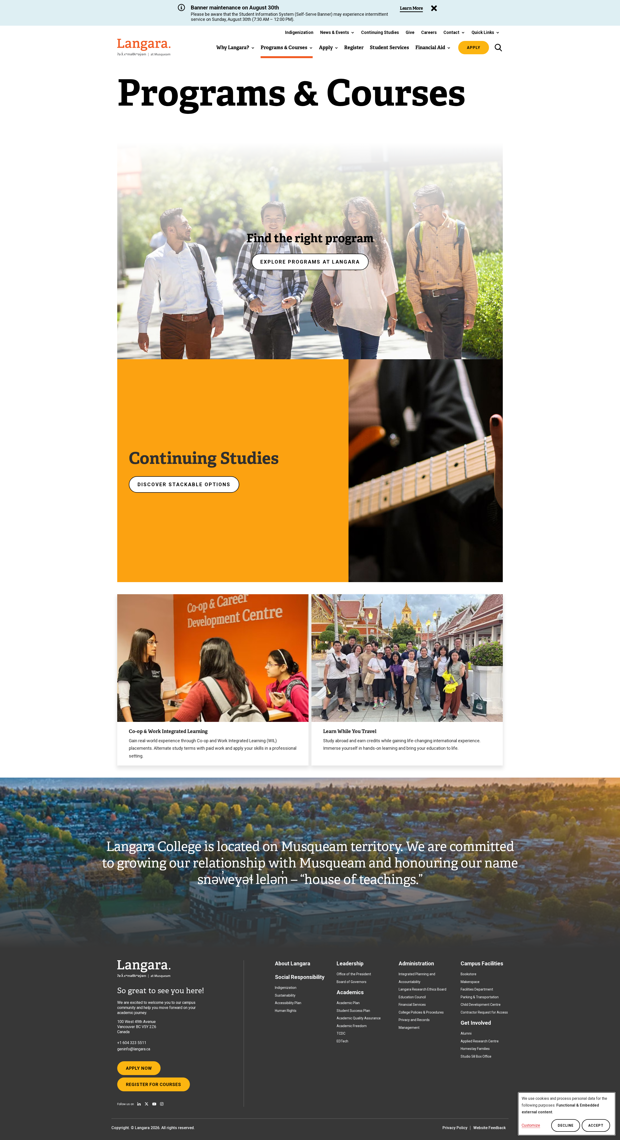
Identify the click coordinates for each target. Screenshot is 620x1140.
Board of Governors (351, 982)
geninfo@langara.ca (133, 1049)
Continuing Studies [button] (380, 32)
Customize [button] (531, 1125)
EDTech (342, 1041)
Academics (350, 992)
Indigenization (285, 988)
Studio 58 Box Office (476, 1056)
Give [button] (410, 32)
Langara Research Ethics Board (422, 989)
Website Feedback (489, 1127)
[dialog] (566, 1114)
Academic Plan (348, 1003)
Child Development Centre (481, 1005)
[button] (337, 32)
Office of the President (354, 974)
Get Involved (476, 1023)
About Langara (292, 963)
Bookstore (468, 974)
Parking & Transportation (480, 997)
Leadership (350, 963)
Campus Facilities (482, 963)
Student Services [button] (389, 47)
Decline (566, 1125)
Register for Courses (153, 1084)
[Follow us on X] (146, 1104)
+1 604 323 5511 (131, 1042)
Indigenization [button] (299, 32)
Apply (473, 47)
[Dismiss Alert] (434, 8)
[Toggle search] (498, 48)
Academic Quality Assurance (359, 1018)
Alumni (466, 1033)
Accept (596, 1125)
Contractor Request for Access (484, 1012)
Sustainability (285, 995)
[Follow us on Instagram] (161, 1104)
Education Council (412, 997)
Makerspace (470, 982)
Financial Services (412, 1005)
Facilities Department (477, 989)
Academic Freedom (352, 1026)
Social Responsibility (300, 977)
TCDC (341, 1033)
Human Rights (285, 1011)
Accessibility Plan (288, 1003)
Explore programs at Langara (310, 262)
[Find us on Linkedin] (139, 1104)
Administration (416, 963)
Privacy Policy (454, 1127)
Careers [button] (429, 32)
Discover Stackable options (184, 484)
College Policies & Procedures (421, 1012)
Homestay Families (475, 1049)
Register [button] (354, 47)
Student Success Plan (353, 1011)
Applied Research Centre (480, 1041)
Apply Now (139, 1068)
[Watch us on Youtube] (154, 1104)
